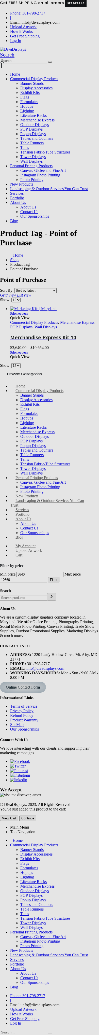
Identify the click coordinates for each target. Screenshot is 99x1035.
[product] (54, 308)
